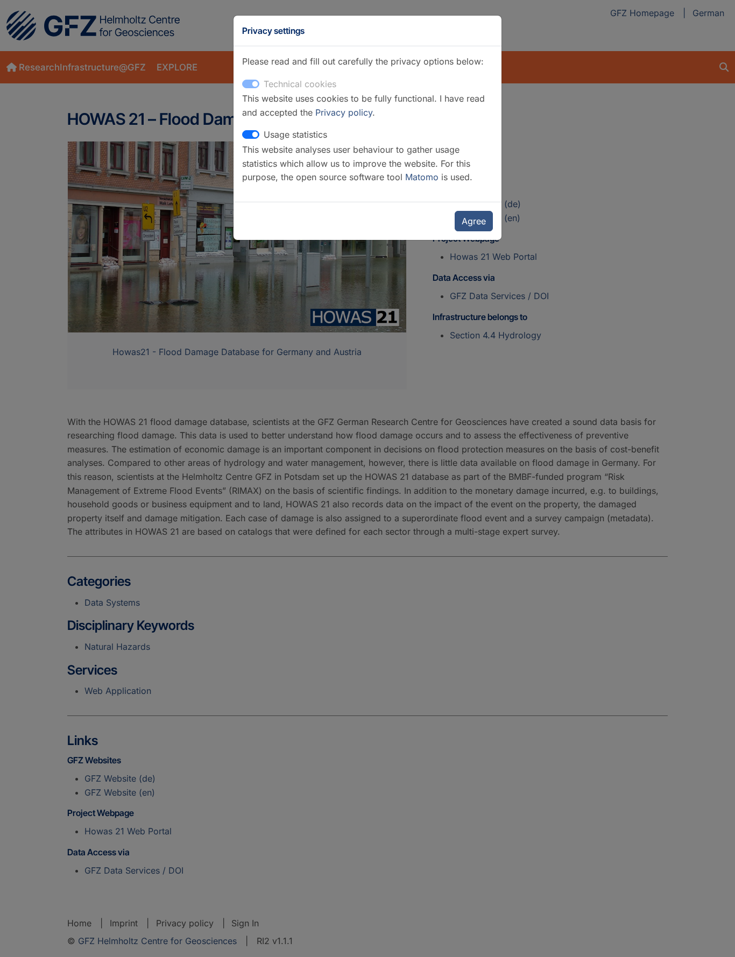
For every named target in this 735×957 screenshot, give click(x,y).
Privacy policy (343, 112)
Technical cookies (300, 84)
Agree (474, 221)
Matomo (423, 177)
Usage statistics (295, 134)
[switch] (250, 134)
